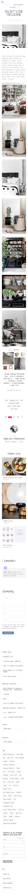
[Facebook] (22, 417)
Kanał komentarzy (8, 883)
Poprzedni (10, 20)
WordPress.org (7, 888)
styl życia (21, 810)
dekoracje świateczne (8, 768)
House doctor (13, 775)
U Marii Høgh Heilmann (9, 676)
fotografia (5, 775)
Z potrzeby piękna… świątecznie (12, 661)
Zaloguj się (6, 874)
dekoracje (12, 761)
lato (10, 785)
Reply (23, 569)
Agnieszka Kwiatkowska (19, 5)
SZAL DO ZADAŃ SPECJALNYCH (13, 666)
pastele (10, 796)
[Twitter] (18, 417)
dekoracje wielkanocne (9, 765)
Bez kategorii (13, 7)
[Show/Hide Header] (2, 2)
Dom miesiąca (11, 771)
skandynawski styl (7, 806)
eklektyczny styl (14, 400)
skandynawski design (8, 803)
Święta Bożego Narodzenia (9, 823)
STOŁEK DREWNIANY (18, 383)
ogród (4, 796)
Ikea (20, 775)
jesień (22, 778)
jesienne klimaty (14, 778)
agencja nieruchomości (8, 754)
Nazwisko (5, 853)
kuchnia (18, 782)
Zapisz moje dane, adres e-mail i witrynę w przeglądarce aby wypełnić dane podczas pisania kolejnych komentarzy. (13, 626)
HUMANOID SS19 (8, 657)
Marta (4, 699)
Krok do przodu (7, 545)
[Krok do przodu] (14, 534)
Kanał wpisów (6, 878)
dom (4, 771)
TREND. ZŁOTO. (8, 521)
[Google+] (14, 417)
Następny (17, 20)
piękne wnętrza (7, 799)
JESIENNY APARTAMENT (15, 717)
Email (13, 839)
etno (22, 400)
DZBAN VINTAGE (20, 379)
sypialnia (5, 813)
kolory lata (11, 782)
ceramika (5, 761)
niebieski (18, 792)
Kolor (4, 782)
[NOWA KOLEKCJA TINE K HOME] (14, 466)
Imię (4, 846)
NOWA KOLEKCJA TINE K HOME (12, 478)
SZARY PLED (15, 385)
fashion (19, 771)
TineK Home (18, 813)
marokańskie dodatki (14, 403)
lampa (4, 785)
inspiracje (5, 778)
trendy (5, 816)
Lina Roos (16, 350)
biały (4, 758)
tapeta (11, 813)
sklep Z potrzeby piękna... (14, 406)
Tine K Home (14, 409)
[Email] (6, 417)
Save (10, 417)
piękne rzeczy (17, 796)
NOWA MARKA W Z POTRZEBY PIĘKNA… (12, 671)
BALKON (6, 694)
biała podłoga (20, 754)
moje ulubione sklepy (8, 792)
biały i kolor (10, 758)
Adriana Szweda (7, 572)
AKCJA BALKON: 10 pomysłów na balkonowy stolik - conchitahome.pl (12, 689)
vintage (10, 816)
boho (6, 400)
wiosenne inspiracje (8, 820)
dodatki (18, 768)
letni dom (16, 785)
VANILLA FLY (21, 708)
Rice (15, 799)
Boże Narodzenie (20, 758)
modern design (7, 789)
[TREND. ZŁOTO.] (14, 501)
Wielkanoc (17, 816)
